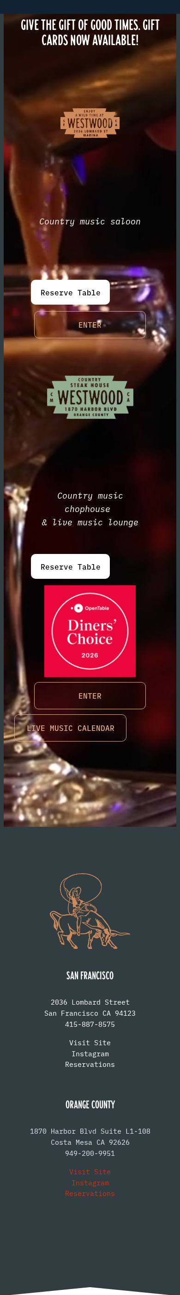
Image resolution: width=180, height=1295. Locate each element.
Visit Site (90, 1042)
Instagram (90, 1053)
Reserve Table (71, 292)
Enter (90, 324)
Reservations (90, 1064)
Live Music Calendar (70, 728)
